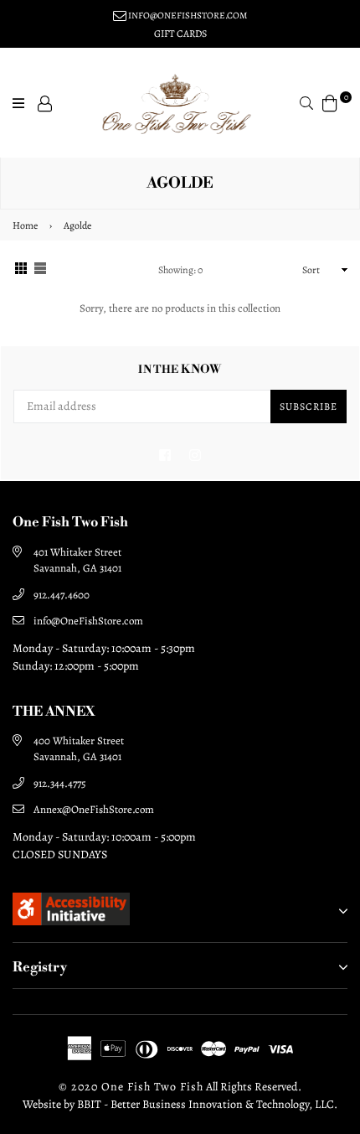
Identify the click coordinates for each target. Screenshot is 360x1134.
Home (25, 225)
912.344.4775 (59, 783)
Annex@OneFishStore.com (93, 809)
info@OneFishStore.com (88, 621)
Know (180, 370)
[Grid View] (21, 270)
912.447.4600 (61, 595)
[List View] (40, 270)
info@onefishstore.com (186, 15)
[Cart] (329, 102)
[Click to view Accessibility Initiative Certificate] (71, 921)
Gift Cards (180, 33)
